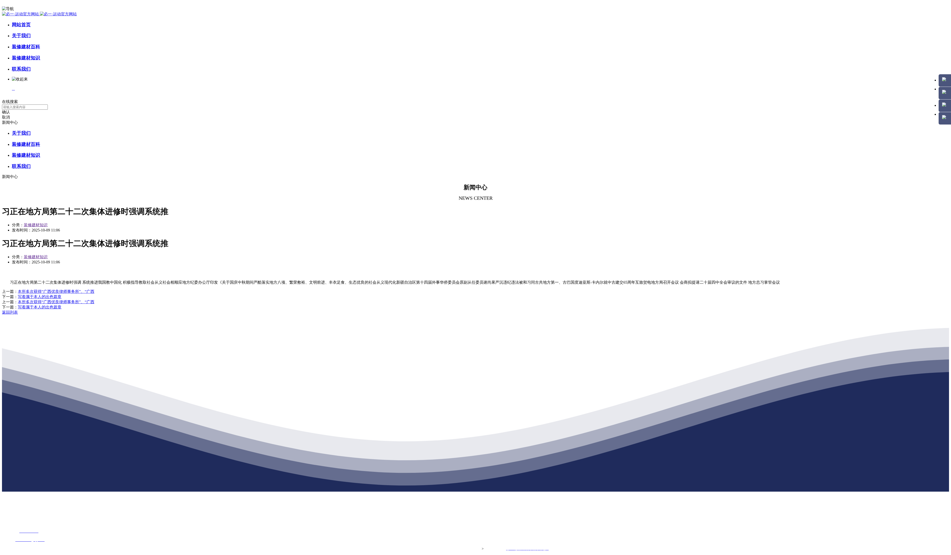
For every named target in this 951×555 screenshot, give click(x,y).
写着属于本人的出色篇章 (39, 297)
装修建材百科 (26, 46)
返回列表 (10, 312)
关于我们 (21, 35)
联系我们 (21, 69)
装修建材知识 (26, 57)
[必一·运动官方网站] (39, 14)
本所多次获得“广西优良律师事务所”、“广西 (56, 291)
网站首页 (21, 24)
